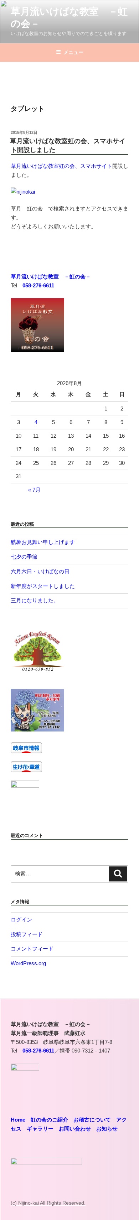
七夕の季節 (24, 557)
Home (18, 1120)
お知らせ (107, 1129)
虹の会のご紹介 (49, 1120)
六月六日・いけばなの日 (40, 571)
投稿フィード (27, 934)
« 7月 (34, 490)
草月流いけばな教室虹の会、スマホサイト (61, 166)
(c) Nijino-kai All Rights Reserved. (48, 1203)
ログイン (21, 920)
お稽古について (92, 1120)
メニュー (73, 52)
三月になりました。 (35, 600)
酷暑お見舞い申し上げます (43, 542)
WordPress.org (28, 963)
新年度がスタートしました (43, 586)
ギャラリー (40, 1129)
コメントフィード (32, 949)
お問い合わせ (75, 1129)
